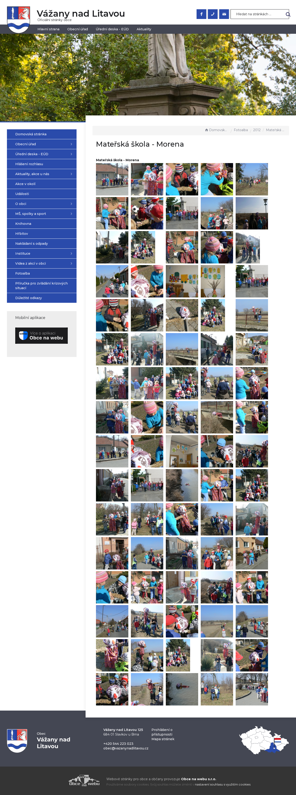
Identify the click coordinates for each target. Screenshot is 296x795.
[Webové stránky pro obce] (57, 780)
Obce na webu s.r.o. (198, 779)
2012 (257, 130)
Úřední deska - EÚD (112, 29)
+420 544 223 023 (118, 744)
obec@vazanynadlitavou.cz (125, 748)
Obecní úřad (77, 29)
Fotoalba (241, 130)
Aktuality (144, 29)
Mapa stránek (162, 739)
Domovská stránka (218, 130)
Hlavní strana (48, 29)
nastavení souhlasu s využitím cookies (222, 784)
